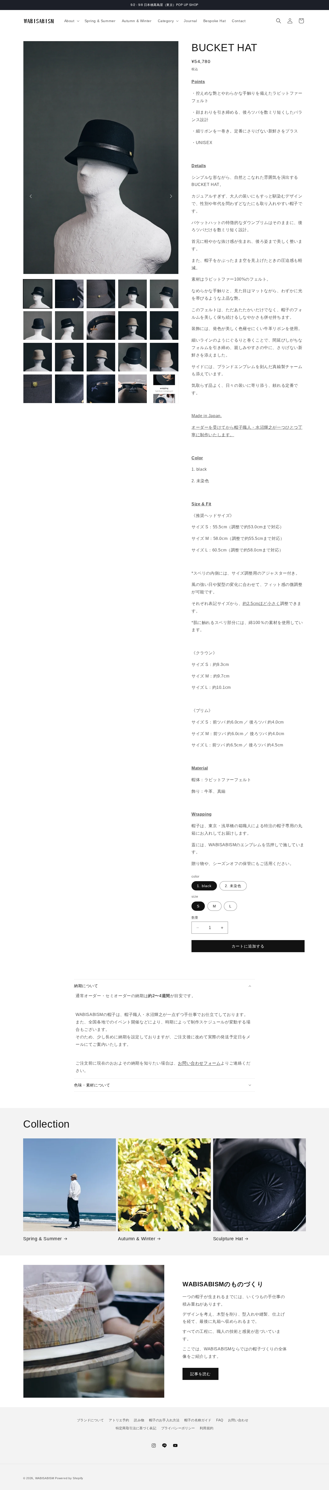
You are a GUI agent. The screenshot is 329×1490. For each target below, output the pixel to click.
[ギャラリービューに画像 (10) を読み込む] (164, 325)
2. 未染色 (233, 886)
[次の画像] (171, 196)
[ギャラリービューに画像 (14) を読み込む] (132, 357)
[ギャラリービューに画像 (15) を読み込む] (164, 357)
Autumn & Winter (136, 1238)
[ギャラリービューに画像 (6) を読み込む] (37, 325)
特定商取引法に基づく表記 (136, 1428)
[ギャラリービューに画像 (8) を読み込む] (100, 325)
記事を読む (200, 1374)
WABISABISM (44, 1478)
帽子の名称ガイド (197, 1420)
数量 (194, 918)
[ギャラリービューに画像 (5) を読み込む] (164, 293)
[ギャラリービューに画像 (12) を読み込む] (69, 357)
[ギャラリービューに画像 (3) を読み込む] (100, 293)
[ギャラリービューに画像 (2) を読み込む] (69, 293)
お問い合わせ (238, 1420)
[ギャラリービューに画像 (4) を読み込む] (132, 293)
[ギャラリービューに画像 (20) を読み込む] (164, 388)
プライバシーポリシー (178, 1428)
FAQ (219, 1420)
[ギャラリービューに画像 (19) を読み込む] (132, 388)
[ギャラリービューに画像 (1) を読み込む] (37, 293)
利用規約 (206, 1428)
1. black (204, 886)
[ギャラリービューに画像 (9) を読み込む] (132, 325)
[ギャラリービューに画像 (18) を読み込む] (100, 388)
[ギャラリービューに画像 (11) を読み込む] (37, 357)
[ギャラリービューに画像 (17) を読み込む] (69, 388)
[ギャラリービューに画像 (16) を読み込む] (37, 388)
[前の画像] (31, 196)
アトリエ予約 (119, 1420)
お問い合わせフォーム (199, 1063)
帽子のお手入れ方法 (164, 1420)
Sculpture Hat (228, 1238)
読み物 (139, 1420)
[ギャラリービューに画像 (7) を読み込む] (69, 325)
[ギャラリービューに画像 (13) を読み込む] (100, 357)
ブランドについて (90, 1420)
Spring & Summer (42, 1238)
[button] (71, 20)
